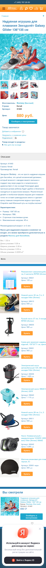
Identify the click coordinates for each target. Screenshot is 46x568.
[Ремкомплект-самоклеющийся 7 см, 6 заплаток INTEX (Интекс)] (9, 279)
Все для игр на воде (12, 144)
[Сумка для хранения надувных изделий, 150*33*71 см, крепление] (9, 350)
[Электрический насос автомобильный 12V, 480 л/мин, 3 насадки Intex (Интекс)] (9, 373)
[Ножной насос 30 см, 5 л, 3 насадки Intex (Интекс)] (9, 303)
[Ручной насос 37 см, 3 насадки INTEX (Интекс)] (9, 326)
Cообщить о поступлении (23, 121)
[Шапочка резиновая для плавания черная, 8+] (9, 467)
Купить (27, 286)
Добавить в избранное (11, 131)
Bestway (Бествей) (25, 103)
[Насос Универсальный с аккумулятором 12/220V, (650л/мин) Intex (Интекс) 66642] (9, 443)
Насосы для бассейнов (18, 235)
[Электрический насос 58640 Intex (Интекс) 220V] (9, 397)
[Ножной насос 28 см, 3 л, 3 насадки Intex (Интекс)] (9, 420)
